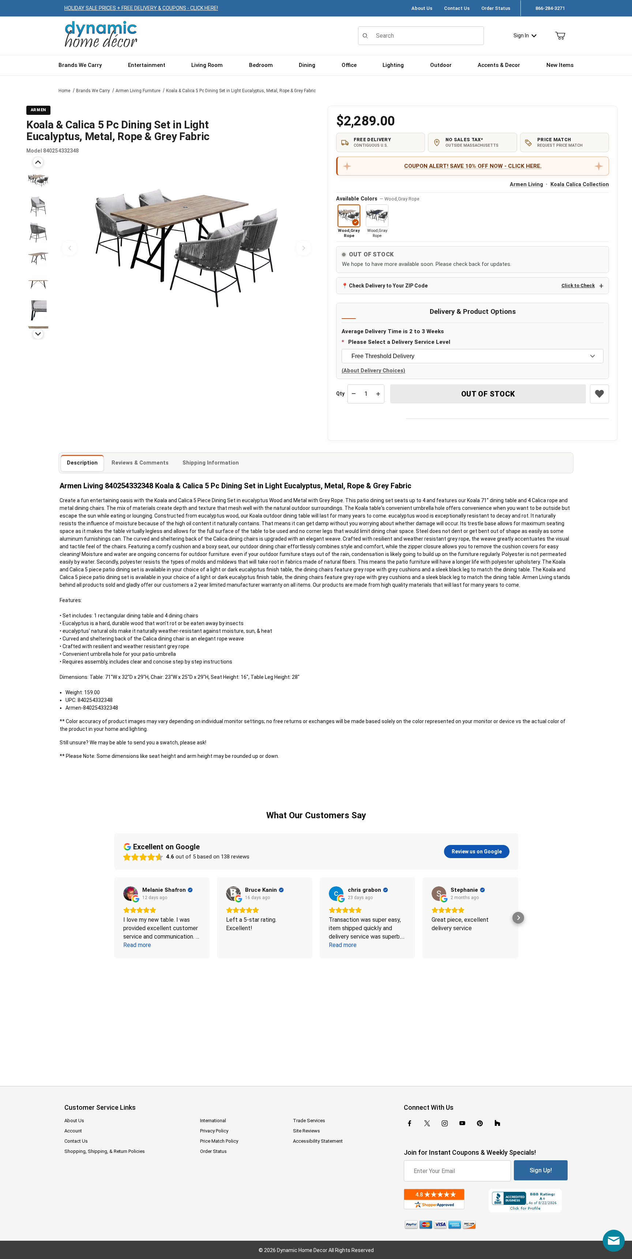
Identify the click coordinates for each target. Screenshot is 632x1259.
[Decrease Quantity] (354, 394)
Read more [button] (137, 945)
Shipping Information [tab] (211, 462)
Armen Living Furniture (138, 90)
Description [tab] (82, 462)
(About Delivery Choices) (373, 371)
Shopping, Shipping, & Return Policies (104, 1151)
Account (73, 1131)
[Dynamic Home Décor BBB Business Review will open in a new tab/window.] (528, 1201)
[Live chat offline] (614, 1241)
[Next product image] (304, 248)
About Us (421, 8)
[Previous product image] (69, 248)
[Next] (38, 333)
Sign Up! (541, 1170)
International (213, 1120)
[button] (38, 180)
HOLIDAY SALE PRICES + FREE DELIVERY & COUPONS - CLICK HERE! (141, 8)
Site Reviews (306, 1131)
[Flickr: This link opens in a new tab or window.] (497, 1123)
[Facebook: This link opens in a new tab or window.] (409, 1123)
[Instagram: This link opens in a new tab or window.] (445, 1123)
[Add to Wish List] (599, 393)
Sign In (521, 35)
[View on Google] (130, 893)
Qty (340, 394)
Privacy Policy (214, 1131)
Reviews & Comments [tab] (140, 462)
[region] (38, 248)
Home (64, 90)
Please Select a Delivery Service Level (399, 342)
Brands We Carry (93, 90)
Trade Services (309, 1120)
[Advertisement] (316, 1017)
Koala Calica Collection (579, 184)
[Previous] (38, 162)
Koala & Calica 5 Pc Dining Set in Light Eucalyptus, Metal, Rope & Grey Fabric (241, 90)
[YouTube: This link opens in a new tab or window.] (462, 1123)
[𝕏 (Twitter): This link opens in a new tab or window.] (427, 1123)
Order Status (495, 8)
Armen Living (526, 184)
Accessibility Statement (318, 1141)
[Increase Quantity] (378, 394)
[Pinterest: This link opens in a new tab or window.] (480, 1123)
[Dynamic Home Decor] (101, 34)
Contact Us (457, 8)
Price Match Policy (219, 1141)
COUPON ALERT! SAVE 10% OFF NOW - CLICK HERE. (473, 166)
